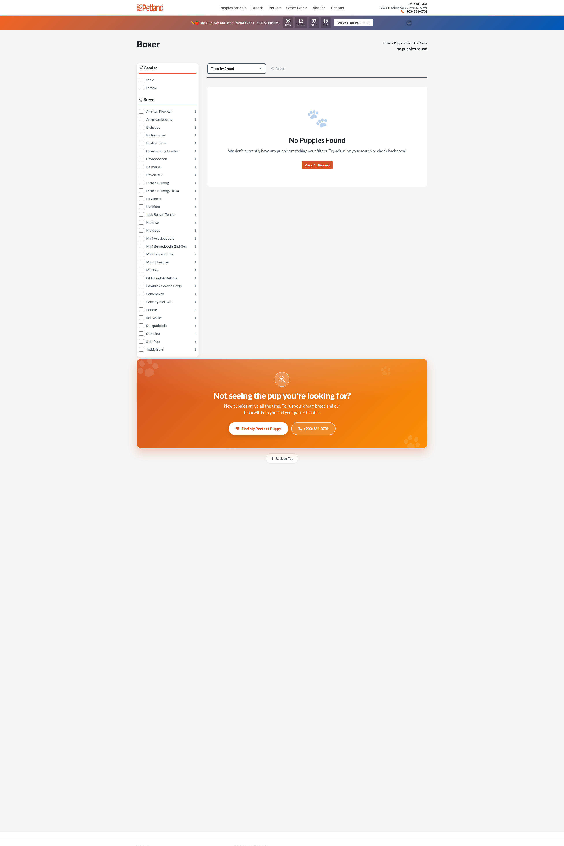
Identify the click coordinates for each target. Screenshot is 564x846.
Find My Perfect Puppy (261, 429)
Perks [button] (273, 8)
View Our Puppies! (354, 23)
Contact (337, 8)
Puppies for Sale (233, 8)
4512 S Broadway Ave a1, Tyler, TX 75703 (403, 7)
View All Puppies (317, 165)
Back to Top (284, 458)
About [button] (318, 8)
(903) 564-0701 (416, 11)
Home (387, 43)
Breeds (257, 8)
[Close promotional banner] (409, 23)
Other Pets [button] (295, 8)
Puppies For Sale (405, 43)
